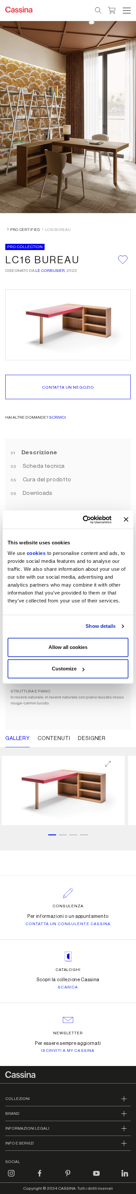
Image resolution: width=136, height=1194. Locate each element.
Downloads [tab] (36, 493)
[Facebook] (40, 1177)
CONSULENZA (68, 906)
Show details (100, 626)
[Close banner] (126, 519)
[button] (126, 10)
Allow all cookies (68, 647)
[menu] (127, 10)
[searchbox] (98, 10)
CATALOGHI (68, 970)
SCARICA (68, 987)
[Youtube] (96, 1177)
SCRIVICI (57, 417)
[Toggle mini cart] (112, 9)
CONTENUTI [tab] (54, 738)
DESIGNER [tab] (92, 738)
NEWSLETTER (68, 1033)
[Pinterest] (68, 1177)
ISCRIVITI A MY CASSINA (67, 1050)
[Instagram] (11, 1177)
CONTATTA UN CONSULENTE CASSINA (68, 924)
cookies (36, 553)
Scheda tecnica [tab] (43, 466)
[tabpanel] (68, 799)
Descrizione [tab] (38, 452)
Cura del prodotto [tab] (46, 479)
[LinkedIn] (125, 1177)
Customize (64, 668)
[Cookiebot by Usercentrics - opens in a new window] (84, 519)
